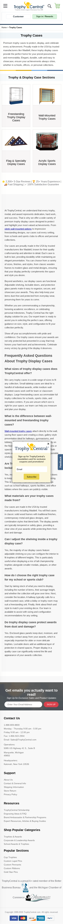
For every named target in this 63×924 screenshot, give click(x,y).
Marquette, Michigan (14, 752)
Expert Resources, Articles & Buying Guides (25, 821)
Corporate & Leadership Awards (19, 840)
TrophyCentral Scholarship (17, 810)
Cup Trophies (10, 857)
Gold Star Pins (11, 872)
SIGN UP (51, 704)
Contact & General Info (15, 783)
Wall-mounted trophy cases (18, 431)
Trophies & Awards (13, 836)
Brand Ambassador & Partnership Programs (25, 817)
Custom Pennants (12, 864)
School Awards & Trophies (16, 844)
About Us (8, 779)
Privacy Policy (10, 794)
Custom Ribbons (12, 868)
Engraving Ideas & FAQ (15, 813)
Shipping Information (14, 787)
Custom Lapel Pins (13, 861)
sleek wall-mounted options (18, 229)
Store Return (10, 791)
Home (4, 27)
